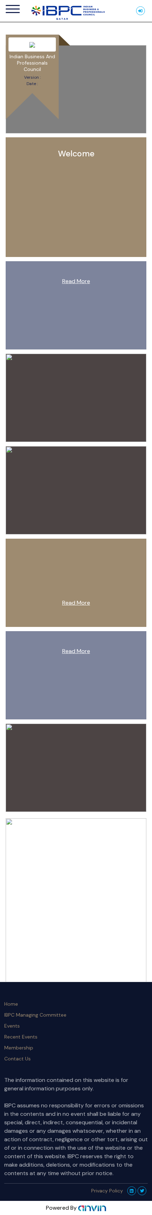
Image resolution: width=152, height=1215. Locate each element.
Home (11, 1004)
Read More (76, 281)
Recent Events (20, 1037)
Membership (18, 1048)
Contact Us (17, 1058)
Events (12, 1026)
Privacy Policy (107, 1190)
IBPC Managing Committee (35, 1015)
